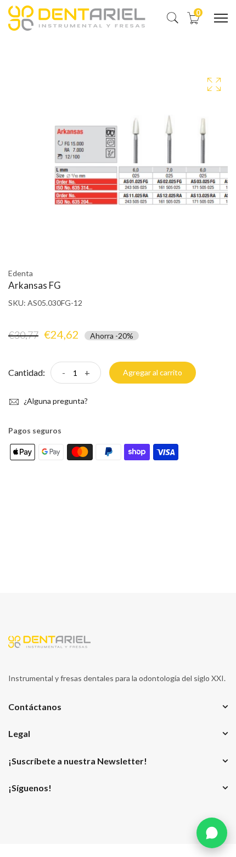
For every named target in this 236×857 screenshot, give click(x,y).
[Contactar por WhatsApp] (211, 833)
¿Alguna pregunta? (55, 400)
